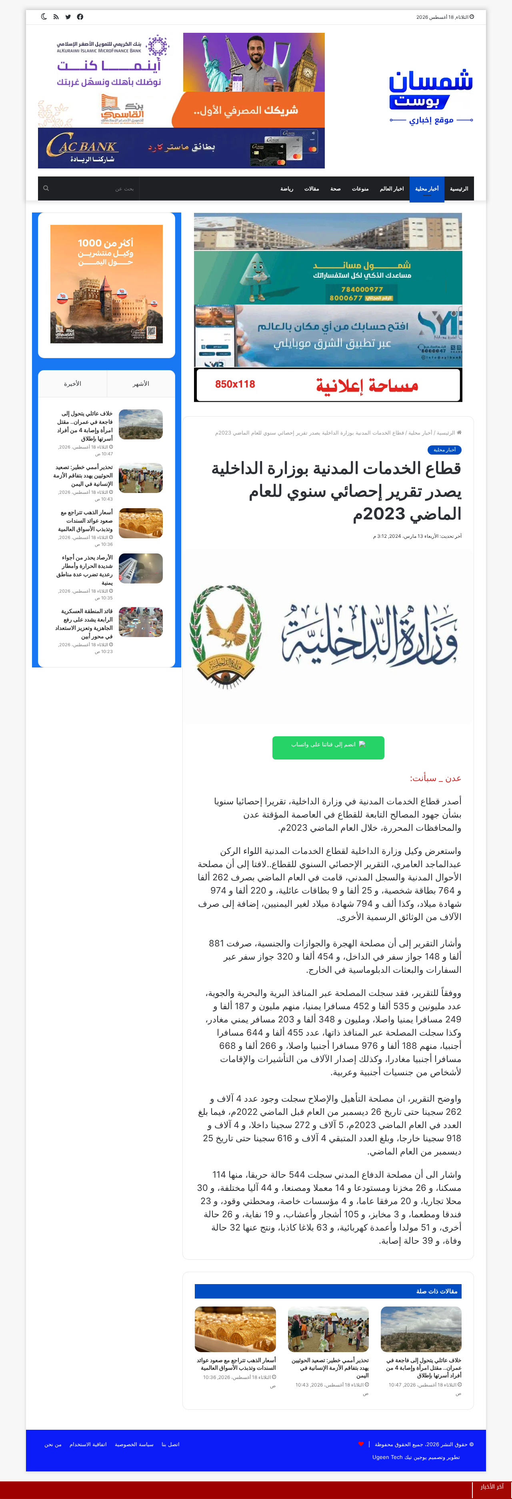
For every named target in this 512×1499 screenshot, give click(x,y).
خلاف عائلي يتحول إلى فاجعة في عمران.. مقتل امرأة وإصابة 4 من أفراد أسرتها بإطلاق (424, 1368)
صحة (335, 188)
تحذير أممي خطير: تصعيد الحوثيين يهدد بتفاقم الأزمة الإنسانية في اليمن (330, 1368)
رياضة (286, 188)
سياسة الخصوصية (134, 1444)
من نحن (53, 1444)
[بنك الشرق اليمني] (328, 335)
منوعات (360, 188)
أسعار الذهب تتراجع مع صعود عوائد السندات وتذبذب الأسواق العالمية (85, 520)
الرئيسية (459, 188)
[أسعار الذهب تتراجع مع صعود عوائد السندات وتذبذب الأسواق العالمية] (235, 1329)
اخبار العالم (392, 188)
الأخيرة (72, 383)
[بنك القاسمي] (106, 341)
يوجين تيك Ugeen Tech (399, 1457)
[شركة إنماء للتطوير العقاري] (328, 231)
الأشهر (141, 383)
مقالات (311, 188)
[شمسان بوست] (431, 97)
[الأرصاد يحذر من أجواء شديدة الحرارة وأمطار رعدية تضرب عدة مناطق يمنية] (141, 568)
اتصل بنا (171, 1444)
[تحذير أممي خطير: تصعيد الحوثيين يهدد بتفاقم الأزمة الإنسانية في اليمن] (328, 1329)
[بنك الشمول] (328, 277)
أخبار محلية (427, 188)
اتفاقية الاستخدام (88, 1444)
